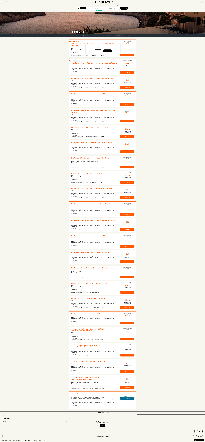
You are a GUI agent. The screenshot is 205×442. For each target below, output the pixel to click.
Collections (3, 415)
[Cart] (198, 2)
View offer (127, 72)
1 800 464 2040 (127, 396)
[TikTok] (203, 431)
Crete (73, 29)
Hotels (74, 5)
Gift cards (39, 440)
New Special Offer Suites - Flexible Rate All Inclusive (89, 127)
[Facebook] (197, 431)
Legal (23, 440)
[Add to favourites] (70, 31)
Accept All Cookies (107, 50)
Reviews (108, 35)
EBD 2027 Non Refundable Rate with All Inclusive (88, 361)
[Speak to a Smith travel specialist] (194, 1)
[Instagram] (194, 431)
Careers (35, 440)
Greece (77, 29)
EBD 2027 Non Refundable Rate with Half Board (87, 329)
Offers (86, 5)
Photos (86, 35)
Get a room (130, 35)
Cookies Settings (98, 50)
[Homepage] (102, 1)
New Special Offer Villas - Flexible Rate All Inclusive (89, 173)
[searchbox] (90, 8)
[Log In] (202, 2)
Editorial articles (4, 421)
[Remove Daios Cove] (85, 8)
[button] (194, 1)
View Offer (127, 398)
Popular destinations (5, 418)
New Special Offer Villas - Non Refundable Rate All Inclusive (92, 188)
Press (29, 440)
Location (97, 35)
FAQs (26, 440)
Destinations (109, 5)
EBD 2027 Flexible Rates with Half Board (85, 378)
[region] (103, 49)
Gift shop (130, 5)
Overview (75, 35)
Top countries (4, 412)
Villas (80, 5)
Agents (32, 440)
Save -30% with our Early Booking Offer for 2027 (82, 330)
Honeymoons (93, 5)
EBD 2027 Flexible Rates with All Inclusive (85, 345)
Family (116, 5)
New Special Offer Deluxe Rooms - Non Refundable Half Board (93, 78)
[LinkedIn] (200, 431)
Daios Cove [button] (82, 8)
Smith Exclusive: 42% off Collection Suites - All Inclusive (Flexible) (94, 63)
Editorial (123, 5)
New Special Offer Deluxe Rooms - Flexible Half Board (90, 158)
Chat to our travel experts (200, 440)
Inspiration (102, 5)
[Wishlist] (196, 2)
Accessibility (44, 440)
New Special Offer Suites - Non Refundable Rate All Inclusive (92, 143)
